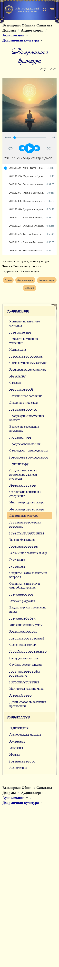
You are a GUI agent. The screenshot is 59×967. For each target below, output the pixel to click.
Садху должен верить (23, 658)
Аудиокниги (17, 741)
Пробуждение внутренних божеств (26, 418)
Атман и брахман (20, 695)
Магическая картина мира (26, 688)
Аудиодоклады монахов (25, 734)
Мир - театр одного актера (26, 502)
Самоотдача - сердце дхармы (28, 450)
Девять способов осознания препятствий (27, 704)
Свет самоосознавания (24, 682)
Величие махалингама (23, 546)
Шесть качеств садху (23, 409)
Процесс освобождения (24, 444)
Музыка (14, 754)
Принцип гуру (19, 464)
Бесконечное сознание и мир (28, 553)
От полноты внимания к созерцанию (25, 494)
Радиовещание (19, 727)
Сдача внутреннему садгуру (28, 362)
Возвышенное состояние (25, 396)
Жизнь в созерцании (22, 485)
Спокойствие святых (23, 644)
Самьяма (15, 382)
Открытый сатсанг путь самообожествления (24, 585)
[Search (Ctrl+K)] (44, 10)
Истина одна (17, 349)
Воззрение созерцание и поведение (25, 524)
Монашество (17, 376)
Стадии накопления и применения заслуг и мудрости (23, 474)
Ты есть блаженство (22, 539)
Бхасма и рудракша (22, 601)
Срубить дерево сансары (25, 664)
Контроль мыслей (21, 389)
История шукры (20, 332)
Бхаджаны (16, 747)
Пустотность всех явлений (26, 638)
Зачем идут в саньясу (23, 631)
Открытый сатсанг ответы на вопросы (28, 575)
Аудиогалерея (18, 717)
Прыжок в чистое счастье (26, 356)
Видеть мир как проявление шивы (27, 609)
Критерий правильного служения (24, 323)
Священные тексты (22, 761)
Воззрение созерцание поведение (24, 428)
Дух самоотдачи (20, 437)
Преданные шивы (21, 594)
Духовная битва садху (24, 402)
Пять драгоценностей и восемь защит (24, 673)
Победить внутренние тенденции (23, 340)
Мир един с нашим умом (25, 624)
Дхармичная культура (23, 515)
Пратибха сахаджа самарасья (28, 651)
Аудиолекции (18, 311)
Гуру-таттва (17, 559)
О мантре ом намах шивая (26, 533)
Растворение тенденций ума (27, 369)
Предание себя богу (22, 618)
